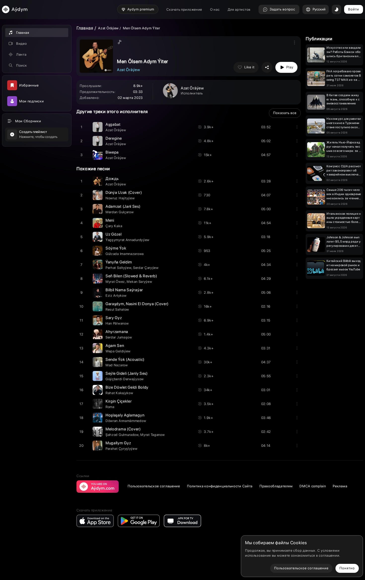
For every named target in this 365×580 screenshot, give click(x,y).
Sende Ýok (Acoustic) (125, 359)
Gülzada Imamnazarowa (125, 254)
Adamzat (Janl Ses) (123, 206)
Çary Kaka (114, 226)
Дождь (112, 178)
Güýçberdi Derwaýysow (125, 379)
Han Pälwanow (117, 323)
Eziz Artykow (116, 295)
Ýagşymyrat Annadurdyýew (127, 240)
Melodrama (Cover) (123, 429)
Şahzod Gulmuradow (122, 435)
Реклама (340, 486)
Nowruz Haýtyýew (120, 198)
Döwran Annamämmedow (126, 421)
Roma (110, 407)
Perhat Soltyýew (118, 268)
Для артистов (239, 9)
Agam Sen (115, 345)
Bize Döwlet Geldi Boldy (127, 387)
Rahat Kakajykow (119, 393)
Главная (84, 28)
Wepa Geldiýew (118, 351)
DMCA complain (312, 486)
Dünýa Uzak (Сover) (124, 192)
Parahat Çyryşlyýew (122, 449)
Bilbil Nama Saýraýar (124, 290)
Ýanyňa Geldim (119, 262)
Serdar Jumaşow (119, 337)
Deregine (114, 138)
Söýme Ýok (116, 248)
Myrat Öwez (115, 282)
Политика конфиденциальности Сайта (220, 486)
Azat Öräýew (108, 28)
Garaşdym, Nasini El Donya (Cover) (137, 303)
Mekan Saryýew (139, 282)
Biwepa (112, 152)
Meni (110, 220)
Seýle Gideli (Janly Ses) (127, 373)
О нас (215, 9)
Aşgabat (113, 124)
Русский (319, 9)
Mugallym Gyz (118, 443)
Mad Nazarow (117, 365)
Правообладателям (275, 486)
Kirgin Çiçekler (119, 401)
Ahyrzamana (117, 331)
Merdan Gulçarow (120, 212)
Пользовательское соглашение (154, 486)
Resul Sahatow (117, 309)
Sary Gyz (114, 317)
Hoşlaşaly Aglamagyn (125, 415)
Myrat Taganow (152, 435)
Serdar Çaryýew (146, 268)
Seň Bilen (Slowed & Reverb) (131, 276)
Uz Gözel (114, 234)
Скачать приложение (184, 9)
